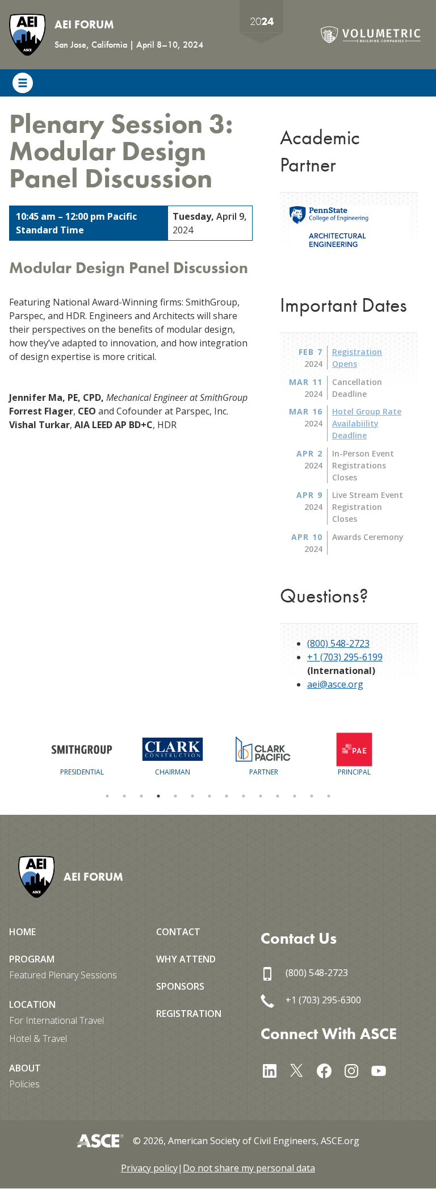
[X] (301, 1069)
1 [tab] (107, 796)
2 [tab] (124, 796)
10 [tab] (260, 796)
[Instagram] (356, 1069)
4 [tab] (158, 796)
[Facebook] (328, 1069)
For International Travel (56, 1020)
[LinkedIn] (274, 1069)
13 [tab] (311, 796)
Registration (188, 1013)
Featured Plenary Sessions (63, 975)
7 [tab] (209, 796)
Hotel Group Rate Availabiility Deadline (366, 423)
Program (31, 959)
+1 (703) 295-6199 (345, 657)
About (25, 1068)
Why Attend (186, 959)
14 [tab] (328, 796)
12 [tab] (294, 796)
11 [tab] (277, 796)
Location (32, 1004)
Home (22, 932)
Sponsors (180, 986)
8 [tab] (226, 796)
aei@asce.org (335, 684)
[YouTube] (383, 1069)
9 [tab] (243, 796)
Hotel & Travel (38, 1038)
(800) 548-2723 (338, 643)
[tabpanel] (81, 754)
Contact (178, 932)
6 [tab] (192, 796)
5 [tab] (175, 796)
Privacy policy (149, 1168)
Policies (24, 1084)
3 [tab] (141, 796)
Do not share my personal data (249, 1168)
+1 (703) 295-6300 (322, 1000)
